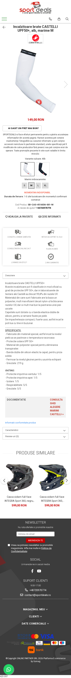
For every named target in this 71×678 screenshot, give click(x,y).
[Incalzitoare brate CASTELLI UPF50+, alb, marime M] (35, 81)
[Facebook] (32, 571)
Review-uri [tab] (12, 436)
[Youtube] (39, 571)
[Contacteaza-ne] (50, 19)
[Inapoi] (2, 27)
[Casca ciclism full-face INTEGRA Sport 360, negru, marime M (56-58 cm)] (19, 477)
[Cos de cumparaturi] (59, 19)
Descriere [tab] (10, 275)
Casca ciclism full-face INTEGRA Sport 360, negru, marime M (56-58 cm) (19, 499)
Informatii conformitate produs (20, 422)
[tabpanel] (35, 81)
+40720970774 (37, 590)
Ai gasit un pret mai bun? (23, 128)
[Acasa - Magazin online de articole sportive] (35, 8)
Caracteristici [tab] (11, 430)
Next (65, 84)
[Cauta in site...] (67, 19)
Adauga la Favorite (20, 216)
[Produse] (5, 20)
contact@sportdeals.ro (37, 595)
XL (45, 185)
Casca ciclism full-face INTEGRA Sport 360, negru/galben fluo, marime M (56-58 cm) (52, 499)
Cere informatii (51, 216)
